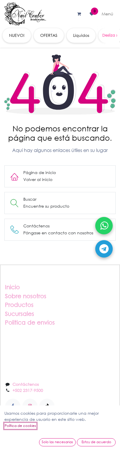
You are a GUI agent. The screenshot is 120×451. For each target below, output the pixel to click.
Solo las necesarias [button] (57, 441)
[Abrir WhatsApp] (104, 225)
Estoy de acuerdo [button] (96, 441)
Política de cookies (20, 425)
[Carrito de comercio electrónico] (79, 14)
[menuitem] (17, 35)
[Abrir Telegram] (104, 249)
